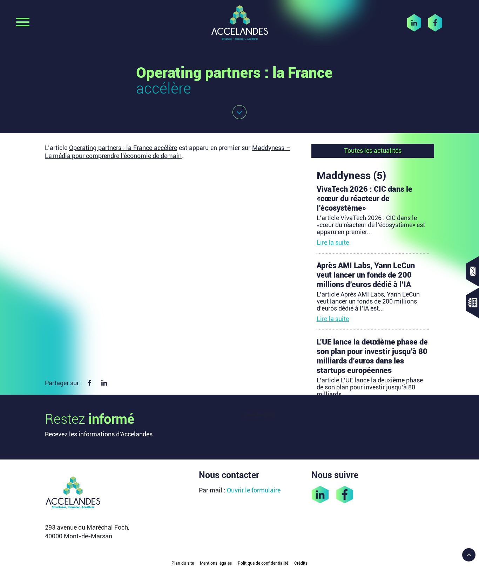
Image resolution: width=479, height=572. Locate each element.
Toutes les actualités (373, 150)
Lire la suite (333, 242)
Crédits (301, 563)
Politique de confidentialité (263, 563)
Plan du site (182, 563)
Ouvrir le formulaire (254, 490)
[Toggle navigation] (23, 23)
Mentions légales (216, 563)
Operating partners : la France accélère (123, 147)
